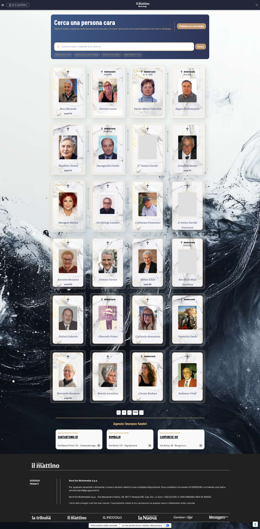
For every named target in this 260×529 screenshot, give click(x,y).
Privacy (34, 483)
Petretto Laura (107, 108)
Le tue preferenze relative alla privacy (142, 525)
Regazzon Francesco (187, 108)
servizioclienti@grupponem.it (84, 490)
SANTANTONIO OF (68, 437)
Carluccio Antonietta (147, 336)
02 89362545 (195, 487)
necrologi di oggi (62, 55)
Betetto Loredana (108, 393)
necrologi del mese (111, 55)
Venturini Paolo (187, 336)
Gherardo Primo (108, 336)
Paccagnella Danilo (107, 165)
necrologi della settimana (86, 55)
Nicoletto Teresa (68, 165)
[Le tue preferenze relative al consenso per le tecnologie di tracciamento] (255, 524)
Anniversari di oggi (132, 55)
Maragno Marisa (68, 222)
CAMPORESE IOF (169, 437)
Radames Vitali (187, 393)
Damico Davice (108, 279)
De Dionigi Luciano (107, 222)
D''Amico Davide (147, 165)
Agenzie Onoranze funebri (130, 424)
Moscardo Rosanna (68, 393)
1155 (135, 412)
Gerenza (35, 480)
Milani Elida (147, 279)
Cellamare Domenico (147, 222)
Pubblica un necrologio (191, 26)
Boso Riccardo (68, 108)
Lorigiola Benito (187, 165)
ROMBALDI (115, 437)
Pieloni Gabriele (68, 336)
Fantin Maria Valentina (147, 108)
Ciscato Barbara (147, 393)
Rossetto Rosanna (68, 279)
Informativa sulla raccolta (104, 525)
